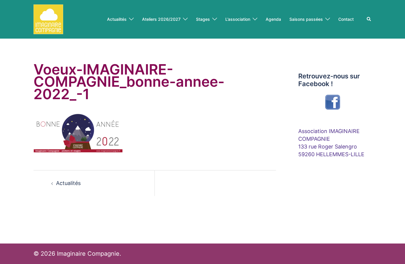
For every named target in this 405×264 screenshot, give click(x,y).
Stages (203, 19)
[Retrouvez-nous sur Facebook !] (332, 102)
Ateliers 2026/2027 (161, 19)
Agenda (273, 19)
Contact (346, 19)
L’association (237, 19)
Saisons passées (306, 19)
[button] (369, 19)
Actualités (117, 19)
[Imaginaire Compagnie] (48, 19)
